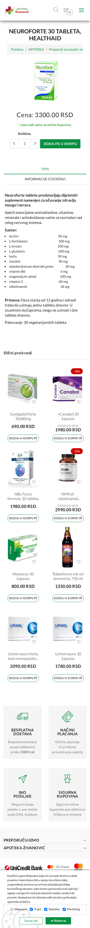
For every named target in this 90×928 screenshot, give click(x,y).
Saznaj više (31, 920)
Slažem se (60, 920)
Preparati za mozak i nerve (68, 49)
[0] (66, 11)
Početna (17, 49)
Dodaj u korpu (21, 438)
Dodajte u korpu (60, 144)
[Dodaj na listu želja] (34, 402)
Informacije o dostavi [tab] (45, 179)
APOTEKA (36, 49)
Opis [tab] (45, 169)
